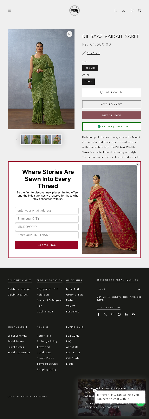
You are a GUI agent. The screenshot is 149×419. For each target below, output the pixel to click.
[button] (115, 10)
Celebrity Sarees (18, 294)
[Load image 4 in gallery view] (56, 139)
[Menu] (9, 10)
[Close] (141, 383)
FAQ (68, 341)
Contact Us (73, 352)
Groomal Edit (74, 294)
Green (88, 81)
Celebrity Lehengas (19, 289)
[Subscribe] (139, 289)
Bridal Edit (72, 289)
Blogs (69, 364)
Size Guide (72, 335)
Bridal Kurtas (16, 347)
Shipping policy (46, 369)
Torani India (22, 396)
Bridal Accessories (19, 352)
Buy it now (111, 115)
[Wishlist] (131, 10)
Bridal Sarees (16, 341)
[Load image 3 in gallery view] (46, 139)
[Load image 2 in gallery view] (36, 139)
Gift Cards (72, 358)
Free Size (90, 68)
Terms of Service (47, 364)
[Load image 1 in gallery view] (25, 139)
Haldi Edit (43, 294)
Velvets (70, 306)
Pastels (70, 300)
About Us (72, 347)
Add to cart (111, 104)
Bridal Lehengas (17, 335)
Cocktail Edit (45, 311)
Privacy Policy (45, 358)
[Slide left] (16, 139)
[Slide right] (65, 139)
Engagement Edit (47, 289)
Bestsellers (72, 311)
